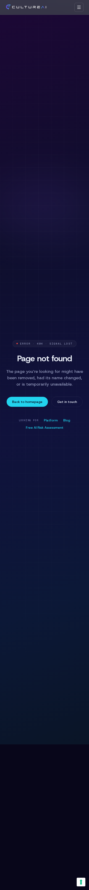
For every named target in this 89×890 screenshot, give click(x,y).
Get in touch (67, 402)
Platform (51, 420)
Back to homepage (27, 402)
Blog (66, 420)
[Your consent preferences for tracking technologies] (81, 882)
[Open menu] (79, 7)
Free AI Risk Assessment (44, 427)
